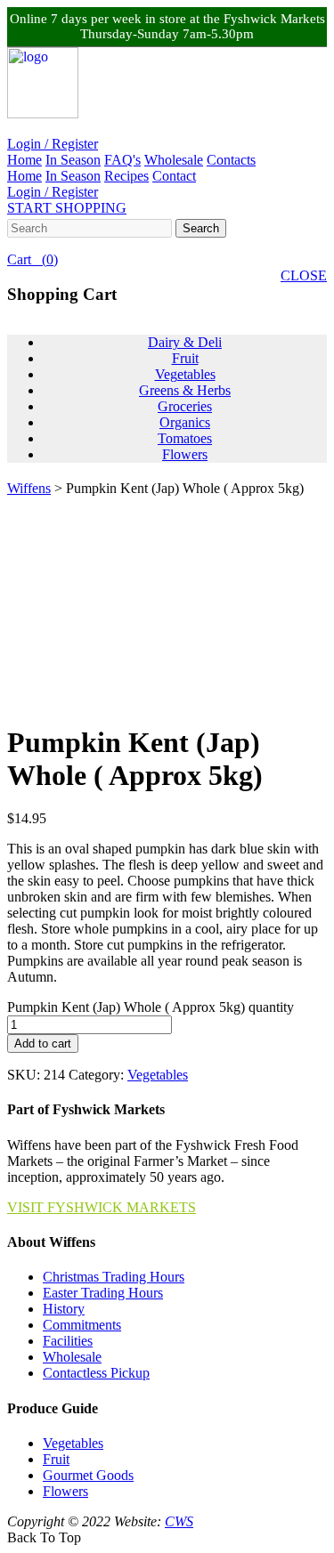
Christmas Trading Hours (113, 1276)
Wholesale (173, 159)
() (32, 259)
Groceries (185, 406)
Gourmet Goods (88, 1475)
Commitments (82, 1324)
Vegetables (185, 374)
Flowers (185, 454)
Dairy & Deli (185, 342)
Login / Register (52, 143)
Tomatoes (185, 438)
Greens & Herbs (185, 390)
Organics (184, 422)
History (64, 1308)
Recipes (126, 175)
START (66, 207)
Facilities (68, 1340)
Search (201, 228)
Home (24, 159)
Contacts (231, 159)
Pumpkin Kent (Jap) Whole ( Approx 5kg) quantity (150, 1007)
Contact (174, 175)
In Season (73, 159)
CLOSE (304, 275)
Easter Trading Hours (103, 1292)
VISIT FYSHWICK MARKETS (101, 1207)
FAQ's (122, 159)
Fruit (185, 358)
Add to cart (42, 1043)
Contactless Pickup (96, 1372)
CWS (179, 1521)
